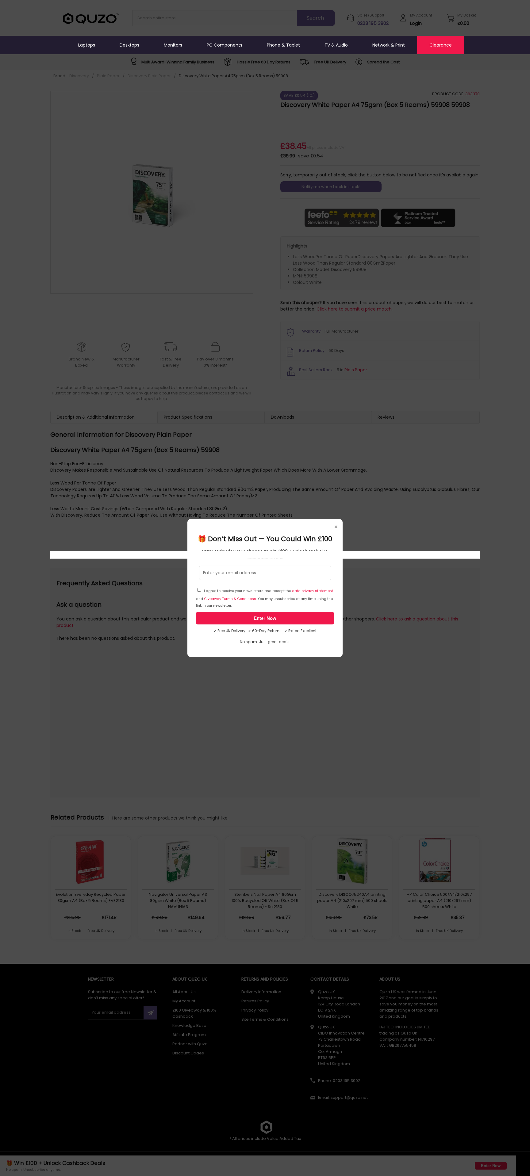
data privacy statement (312, 590)
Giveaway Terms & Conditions (230, 598)
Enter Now (265, 618)
